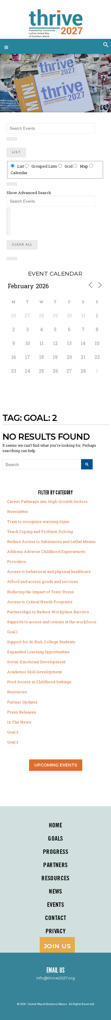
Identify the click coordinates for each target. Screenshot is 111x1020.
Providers (16, 561)
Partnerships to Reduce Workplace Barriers (48, 611)
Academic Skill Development (34, 671)
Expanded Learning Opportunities (38, 651)
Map (84, 166)
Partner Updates (22, 702)
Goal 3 (12, 732)
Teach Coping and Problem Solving (40, 531)
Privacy (56, 931)
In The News (19, 722)
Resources (17, 691)
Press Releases (21, 712)
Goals (55, 839)
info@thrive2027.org (55, 978)
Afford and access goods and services (42, 581)
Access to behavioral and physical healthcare (49, 571)
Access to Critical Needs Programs (40, 601)
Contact (55, 918)
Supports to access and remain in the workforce (51, 621)
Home (55, 825)
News (55, 892)
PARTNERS (55, 865)
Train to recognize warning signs (38, 521)
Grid (68, 166)
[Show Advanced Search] (12, 139)
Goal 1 (12, 631)
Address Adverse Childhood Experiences (46, 551)
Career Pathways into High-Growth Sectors (47, 501)
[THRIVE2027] (55, 21)
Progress (55, 852)
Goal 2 (12, 742)
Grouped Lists (44, 166)
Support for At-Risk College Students (41, 641)
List (16, 152)
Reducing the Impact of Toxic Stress (40, 591)
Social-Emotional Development (36, 661)
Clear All (22, 244)
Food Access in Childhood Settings (39, 681)
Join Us (57, 946)
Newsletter (17, 511)
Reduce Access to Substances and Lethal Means (51, 541)
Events (55, 905)
